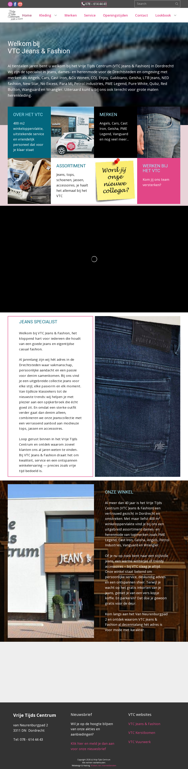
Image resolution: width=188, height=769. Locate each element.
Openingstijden (115, 15)
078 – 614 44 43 (95, 4)
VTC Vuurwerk (139, 742)
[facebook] (15, 4)
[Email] (20, 4)
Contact (141, 15)
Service (90, 15)
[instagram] (10, 4)
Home (27, 15)
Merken (70, 15)
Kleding (45, 15)
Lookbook (163, 15)
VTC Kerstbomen (142, 732)
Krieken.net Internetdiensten (103, 765)
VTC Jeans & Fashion (144, 724)
